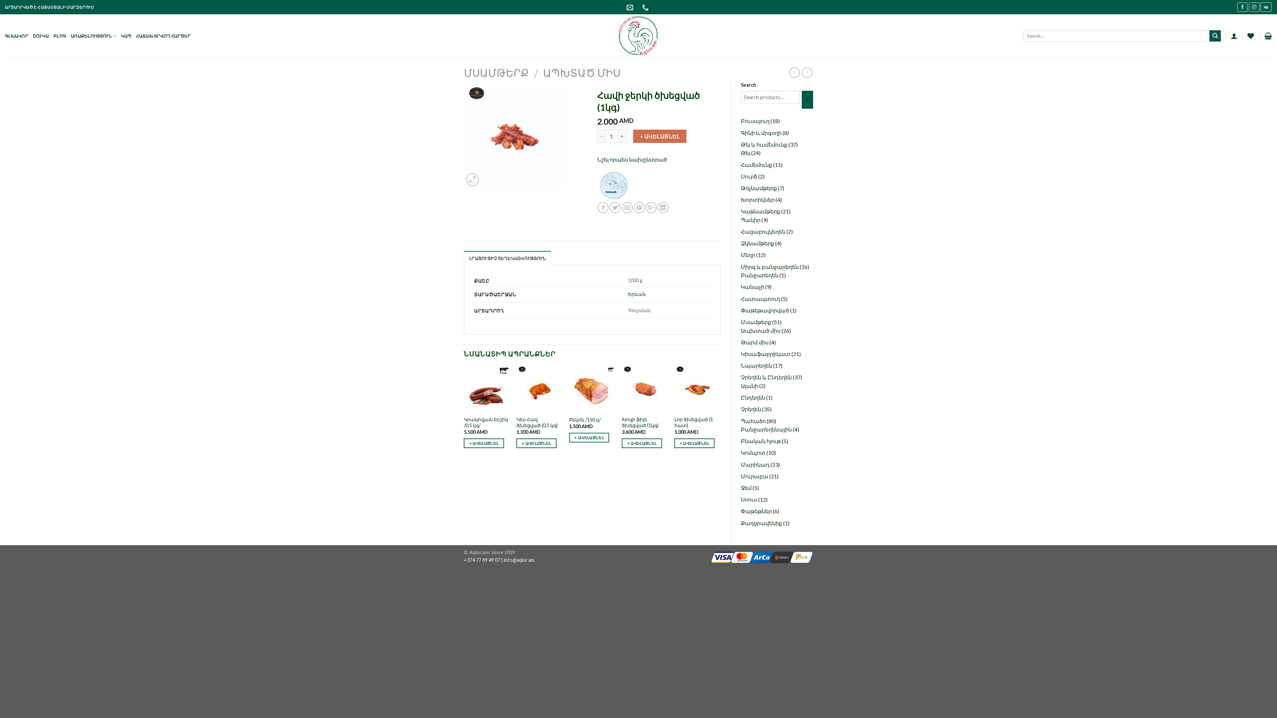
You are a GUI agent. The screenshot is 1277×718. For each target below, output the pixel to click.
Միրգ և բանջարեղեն (770, 267)
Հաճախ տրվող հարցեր (163, 36)
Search (748, 85)
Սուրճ (749, 176)
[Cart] (1268, 36)
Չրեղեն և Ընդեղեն (767, 377)
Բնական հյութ (761, 441)
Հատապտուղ (761, 299)
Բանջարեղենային (767, 429)
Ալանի (750, 386)
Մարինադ (756, 464)
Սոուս (749, 499)
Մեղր (748, 255)
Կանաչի (753, 287)
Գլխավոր (16, 36)
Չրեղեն (751, 409)
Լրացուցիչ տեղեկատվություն (507, 258)
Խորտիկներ (758, 199)
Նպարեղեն (757, 365)
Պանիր (751, 220)
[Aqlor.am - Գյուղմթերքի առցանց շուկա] (639, 36)
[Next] (720, 417)
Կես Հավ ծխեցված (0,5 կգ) (537, 422)
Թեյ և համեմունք (764, 144)
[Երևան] (614, 184)
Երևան (637, 294)
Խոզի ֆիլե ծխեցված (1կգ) (640, 422)
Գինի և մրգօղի (761, 133)
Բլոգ (60, 36)
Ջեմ (747, 488)
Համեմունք (757, 165)
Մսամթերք (496, 72)
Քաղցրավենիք (762, 523)
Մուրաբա (755, 476)
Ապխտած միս (582, 72)
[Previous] (464, 417)
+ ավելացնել (660, 136)
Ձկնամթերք (758, 243)
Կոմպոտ (754, 452)
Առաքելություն (91, 36)
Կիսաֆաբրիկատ (766, 354)
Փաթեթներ (757, 511)
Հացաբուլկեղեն (763, 231)
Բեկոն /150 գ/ (585, 419)
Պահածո (754, 421)
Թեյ (746, 153)
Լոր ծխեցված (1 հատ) (693, 422)
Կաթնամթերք (761, 211)
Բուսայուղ (756, 121)
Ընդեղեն (753, 397)
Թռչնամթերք (759, 188)
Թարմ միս (755, 342)
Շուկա (41, 36)
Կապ (126, 36)
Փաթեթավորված (765, 310)
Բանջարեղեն (760, 275)
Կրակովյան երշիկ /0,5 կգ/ (486, 422)
